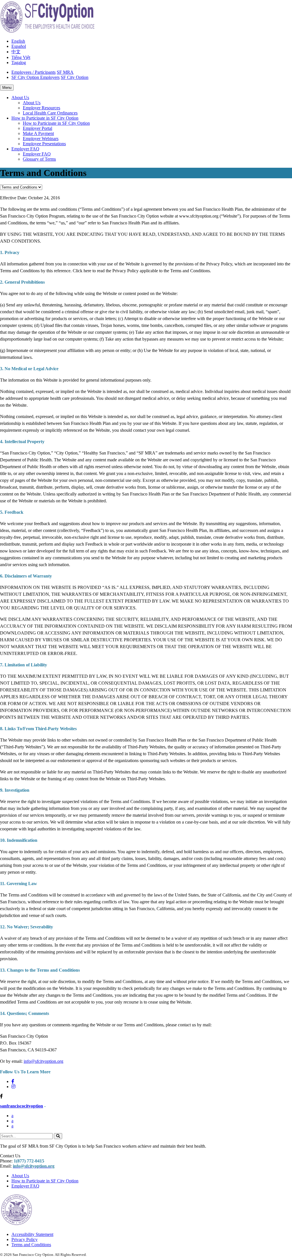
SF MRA (65, 72)
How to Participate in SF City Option (56, 123)
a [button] (12, 1115)
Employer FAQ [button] (25, 148)
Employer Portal (37, 128)
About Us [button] (20, 97)
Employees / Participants (33, 72)
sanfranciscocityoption (21, 1106)
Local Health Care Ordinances (50, 112)
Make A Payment (38, 133)
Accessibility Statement (32, 1234)
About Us (31, 102)
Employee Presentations (44, 143)
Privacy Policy (24, 1239)
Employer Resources (41, 107)
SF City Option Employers (35, 77)
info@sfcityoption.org (43, 1061)
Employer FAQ (37, 154)
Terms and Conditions (31, 1244)
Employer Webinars (40, 138)
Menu (6, 87)
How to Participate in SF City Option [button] (44, 118)
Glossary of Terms (39, 159)
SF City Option (74, 77)
